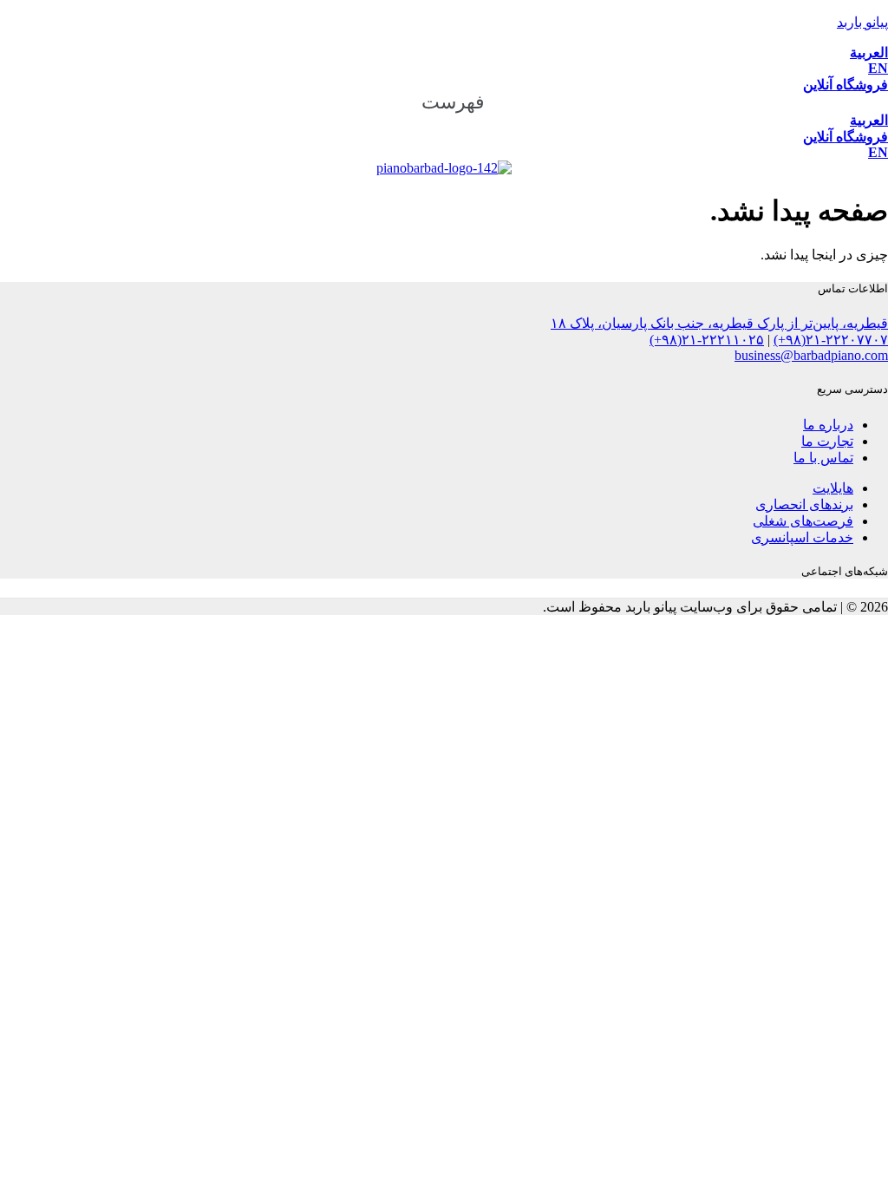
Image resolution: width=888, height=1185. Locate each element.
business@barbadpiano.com (811, 355)
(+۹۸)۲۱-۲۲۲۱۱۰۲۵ (707, 339)
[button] (444, 102)
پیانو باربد (862, 22)
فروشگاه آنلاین (845, 84)
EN (878, 68)
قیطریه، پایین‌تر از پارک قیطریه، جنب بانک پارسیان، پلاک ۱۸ (719, 323)
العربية (869, 52)
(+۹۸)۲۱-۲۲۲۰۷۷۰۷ (831, 339)
